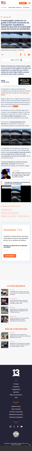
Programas (16, 387)
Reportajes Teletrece (15, 7)
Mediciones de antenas (16, 414)
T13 (2, 55)
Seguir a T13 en (14, 60)
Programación (16, 389)
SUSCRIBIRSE (10, 256)
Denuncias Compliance (16, 417)
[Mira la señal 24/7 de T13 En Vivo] (23, 3)
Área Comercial (16, 409)
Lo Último (4, 7)
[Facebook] (18, 427)
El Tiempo (26, 7)
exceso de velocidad (10, 213)
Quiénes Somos (16, 406)
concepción (6, 210)
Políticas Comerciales (16, 412)
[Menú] (29, 3)
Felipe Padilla (23, 216)
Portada (16, 384)
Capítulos (16, 392)
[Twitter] (14, 427)
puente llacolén (8, 216)
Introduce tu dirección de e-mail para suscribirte (15, 246)
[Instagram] (10, 427)
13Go (16, 397)
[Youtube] (21, 427)
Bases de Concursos (16, 395)
